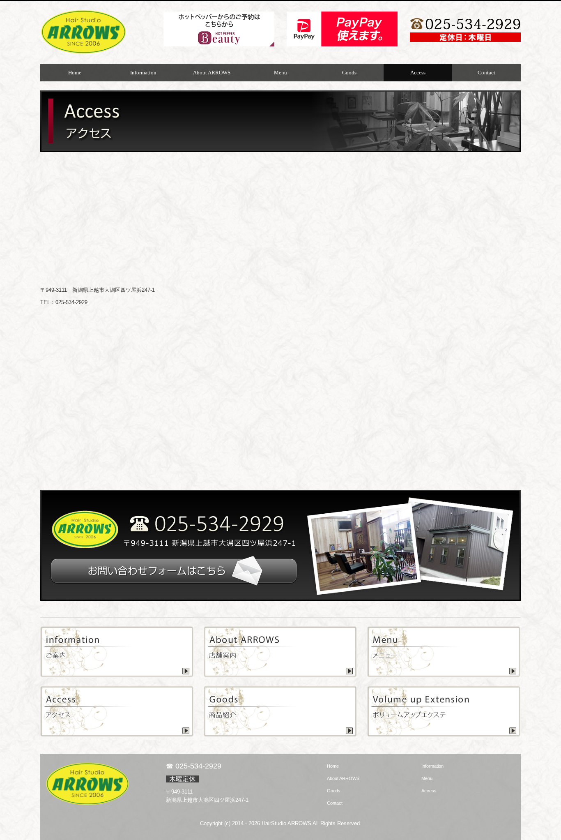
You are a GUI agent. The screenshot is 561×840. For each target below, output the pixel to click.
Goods (349, 72)
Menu (280, 72)
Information (143, 72)
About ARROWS (211, 72)
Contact (486, 72)
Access (417, 72)
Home (74, 72)
